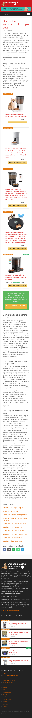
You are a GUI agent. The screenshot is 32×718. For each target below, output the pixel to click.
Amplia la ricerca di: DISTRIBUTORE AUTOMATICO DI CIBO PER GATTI (16, 306)
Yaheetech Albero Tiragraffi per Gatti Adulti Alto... (17, 624)
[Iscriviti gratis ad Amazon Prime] (16, 9)
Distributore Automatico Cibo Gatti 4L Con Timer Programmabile (16, 115)
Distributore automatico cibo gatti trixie (15, 515)
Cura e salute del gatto (8, 680)
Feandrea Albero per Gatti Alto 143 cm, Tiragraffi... (18, 661)
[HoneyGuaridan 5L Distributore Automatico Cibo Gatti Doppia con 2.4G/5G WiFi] (16, 265)
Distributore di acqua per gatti (12, 541)
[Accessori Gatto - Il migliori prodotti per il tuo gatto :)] (9, 4)
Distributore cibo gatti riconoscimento (15, 534)
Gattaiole (4, 687)
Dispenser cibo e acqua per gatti (13, 508)
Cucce (4, 678)
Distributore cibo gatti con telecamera (15, 523)
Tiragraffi (4, 701)
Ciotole (4, 673)
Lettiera (4, 694)
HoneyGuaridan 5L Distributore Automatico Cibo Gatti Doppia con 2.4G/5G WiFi (16, 277)
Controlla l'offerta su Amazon (18, 122)
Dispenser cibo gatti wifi (10, 511)
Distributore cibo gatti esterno (12, 527)
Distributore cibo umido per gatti (13, 537)
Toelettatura (5, 704)
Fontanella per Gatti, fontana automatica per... (17, 651)
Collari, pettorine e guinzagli (10, 675)
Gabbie (4, 685)
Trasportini (5, 706)
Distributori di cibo (8, 30)
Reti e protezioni (6, 699)
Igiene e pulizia (6, 692)
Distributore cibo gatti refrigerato (13, 530)
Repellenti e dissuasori (8, 697)
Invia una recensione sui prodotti (10, 610)
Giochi (4, 689)
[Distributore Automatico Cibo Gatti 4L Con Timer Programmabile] (16, 104)
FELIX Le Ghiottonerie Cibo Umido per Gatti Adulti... (18, 633)
